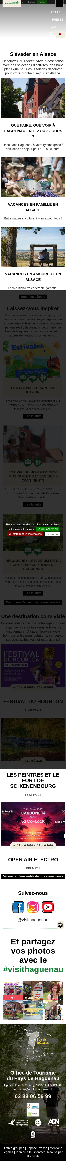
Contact (39, 1152)
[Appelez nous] (33, 1106)
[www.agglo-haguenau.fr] (17, 1122)
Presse (57, 19)
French (60, 34)
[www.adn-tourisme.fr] (54, 1122)
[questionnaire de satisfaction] (33, 1113)
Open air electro (33, 859)
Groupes (56, 12)
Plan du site (24, 1152)
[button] (59, 3)
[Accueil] (12, 3)
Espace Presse (37, 1148)
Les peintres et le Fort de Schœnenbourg (33, 780)
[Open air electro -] (33, 823)
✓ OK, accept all (48, 529)
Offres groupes (14, 1148)
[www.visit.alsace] (38, 1122)
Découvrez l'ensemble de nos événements (33, 876)
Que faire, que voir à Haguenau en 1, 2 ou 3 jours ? (33, 131)
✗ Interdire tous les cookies (25, 534)
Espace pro (54, 27)
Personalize (52, 534)
